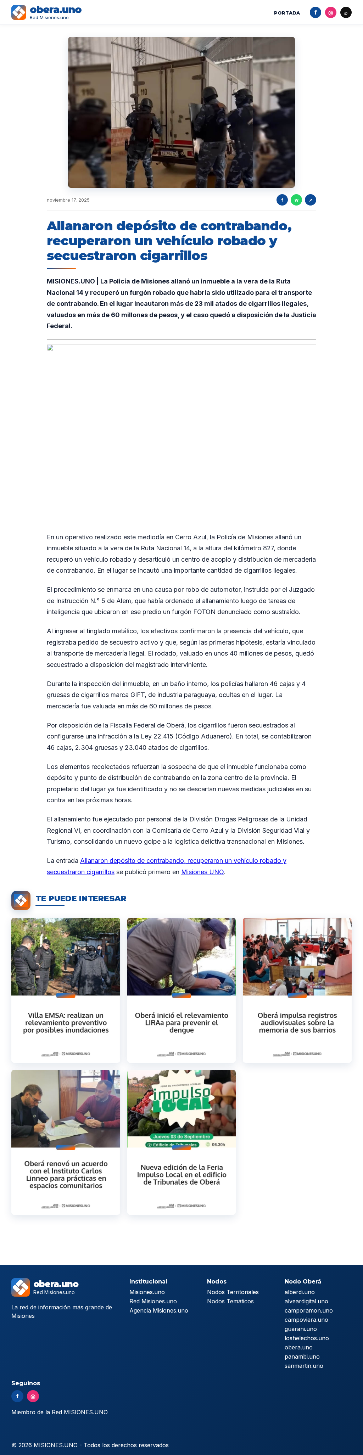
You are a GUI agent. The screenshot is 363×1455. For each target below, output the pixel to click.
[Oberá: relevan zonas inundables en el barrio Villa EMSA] (65, 990)
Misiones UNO (202, 872)
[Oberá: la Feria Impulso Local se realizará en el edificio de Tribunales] (181, 1142)
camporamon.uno (309, 1310)
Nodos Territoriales (233, 1292)
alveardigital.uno (306, 1301)
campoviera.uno (306, 1319)
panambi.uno (302, 1356)
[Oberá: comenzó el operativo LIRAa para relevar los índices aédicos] (181, 990)
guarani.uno (301, 1328)
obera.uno (299, 1347)
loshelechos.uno (307, 1338)
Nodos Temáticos (230, 1301)
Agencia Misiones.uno (158, 1310)
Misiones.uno (147, 1292)
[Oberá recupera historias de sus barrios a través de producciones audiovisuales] (297, 990)
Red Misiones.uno (153, 1301)
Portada (287, 13)
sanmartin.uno (304, 1365)
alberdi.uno (300, 1292)
